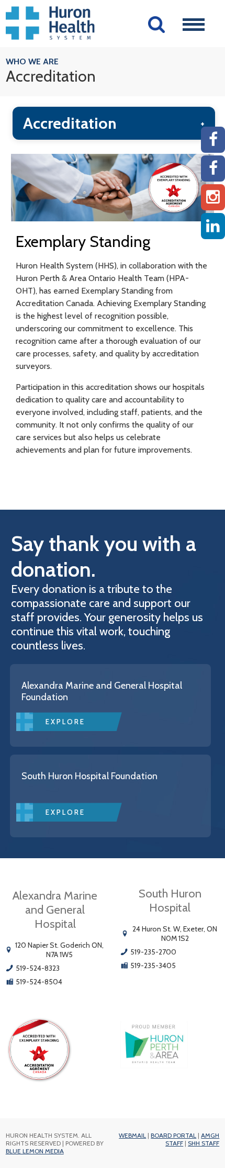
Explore (65, 721)
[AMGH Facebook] (213, 140)
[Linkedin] (213, 226)
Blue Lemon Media (35, 1151)
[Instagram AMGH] (213, 197)
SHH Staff (203, 1143)
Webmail (132, 1135)
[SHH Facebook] (213, 168)
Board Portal (173, 1135)
